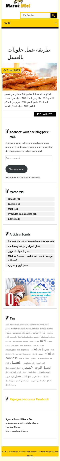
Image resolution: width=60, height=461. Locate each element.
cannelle (13, 337)
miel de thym (40, 349)
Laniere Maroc (13, 427)
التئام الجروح (40, 363)
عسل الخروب (15, 368)
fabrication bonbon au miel (28, 337)
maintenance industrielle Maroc (22, 423)
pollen (33, 358)
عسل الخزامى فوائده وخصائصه (24, 246)
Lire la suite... (45, 114)
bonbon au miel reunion (22, 333)
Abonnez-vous (16, 169)
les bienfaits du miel (20, 341)
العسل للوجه (42, 367)
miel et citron (24, 358)
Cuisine (12, 203)
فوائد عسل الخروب (38, 381)
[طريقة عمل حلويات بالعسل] (29, 76)
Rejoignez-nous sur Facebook (29, 399)
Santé (11, 218)
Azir (7, 325)
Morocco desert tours (17, 431)
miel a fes (15, 345)
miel (43, 341)
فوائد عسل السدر (22, 381)
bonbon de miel (39, 333)
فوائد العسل (23, 376)
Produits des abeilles (20, 213)
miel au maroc (26, 345)
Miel (10, 208)
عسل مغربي (37, 376)
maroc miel (34, 341)
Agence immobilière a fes (19, 419)
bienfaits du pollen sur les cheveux (25, 329)
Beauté (12, 199)
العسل (16, 362)
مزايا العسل (10, 381)
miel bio (36, 345)
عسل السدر (31, 372)
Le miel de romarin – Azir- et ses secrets (31, 241)
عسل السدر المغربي (18, 372)
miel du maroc (24, 354)
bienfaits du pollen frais (19, 325)
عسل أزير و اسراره (18, 265)
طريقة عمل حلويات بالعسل (29, 53)
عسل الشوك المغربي (19, 251)
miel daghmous (23, 350)
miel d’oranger (37, 354)
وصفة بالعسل (11, 385)
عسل (27, 367)
